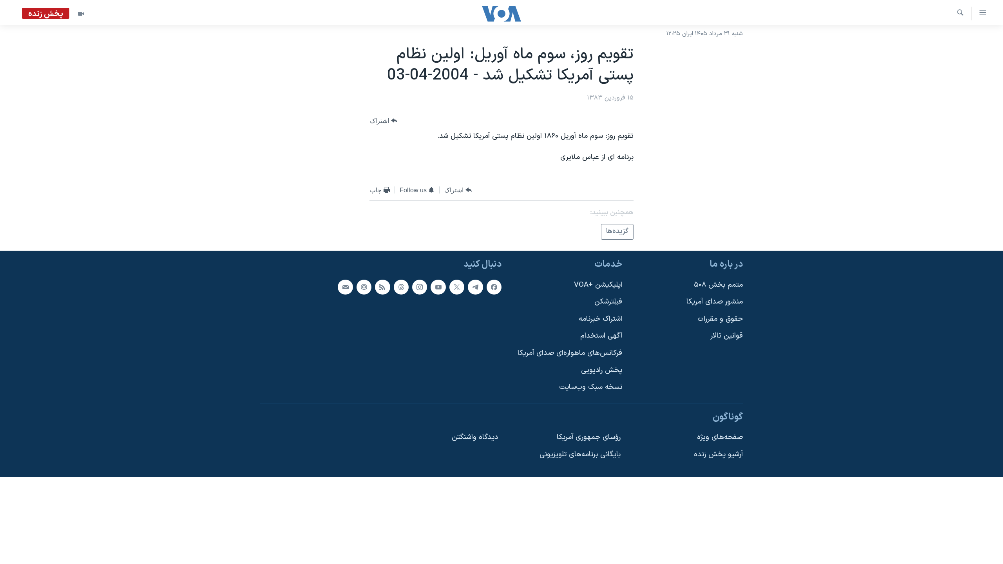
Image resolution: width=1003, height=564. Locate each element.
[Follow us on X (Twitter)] (456, 286)
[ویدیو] (81, 14)
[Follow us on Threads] (401, 286)
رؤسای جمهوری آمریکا (589, 437)
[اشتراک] (345, 286)
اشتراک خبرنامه (600, 318)
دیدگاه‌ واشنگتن (475, 437)
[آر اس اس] (382, 286)
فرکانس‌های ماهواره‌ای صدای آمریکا (570, 353)
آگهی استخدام (601, 336)
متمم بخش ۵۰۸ (718, 284)
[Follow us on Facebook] (494, 286)
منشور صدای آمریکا (714, 301)
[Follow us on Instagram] (419, 286)
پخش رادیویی (601, 370)
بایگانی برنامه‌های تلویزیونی (580, 454)
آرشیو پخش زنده (718, 454)
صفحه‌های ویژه (720, 437)
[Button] (383, 121)
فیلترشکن (608, 301)
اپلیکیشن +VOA (598, 284)
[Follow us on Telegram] (475, 286)
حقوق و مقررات (720, 318)
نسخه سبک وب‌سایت (590, 387)
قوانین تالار (726, 336)
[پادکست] (364, 286)
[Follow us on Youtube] (438, 286)
